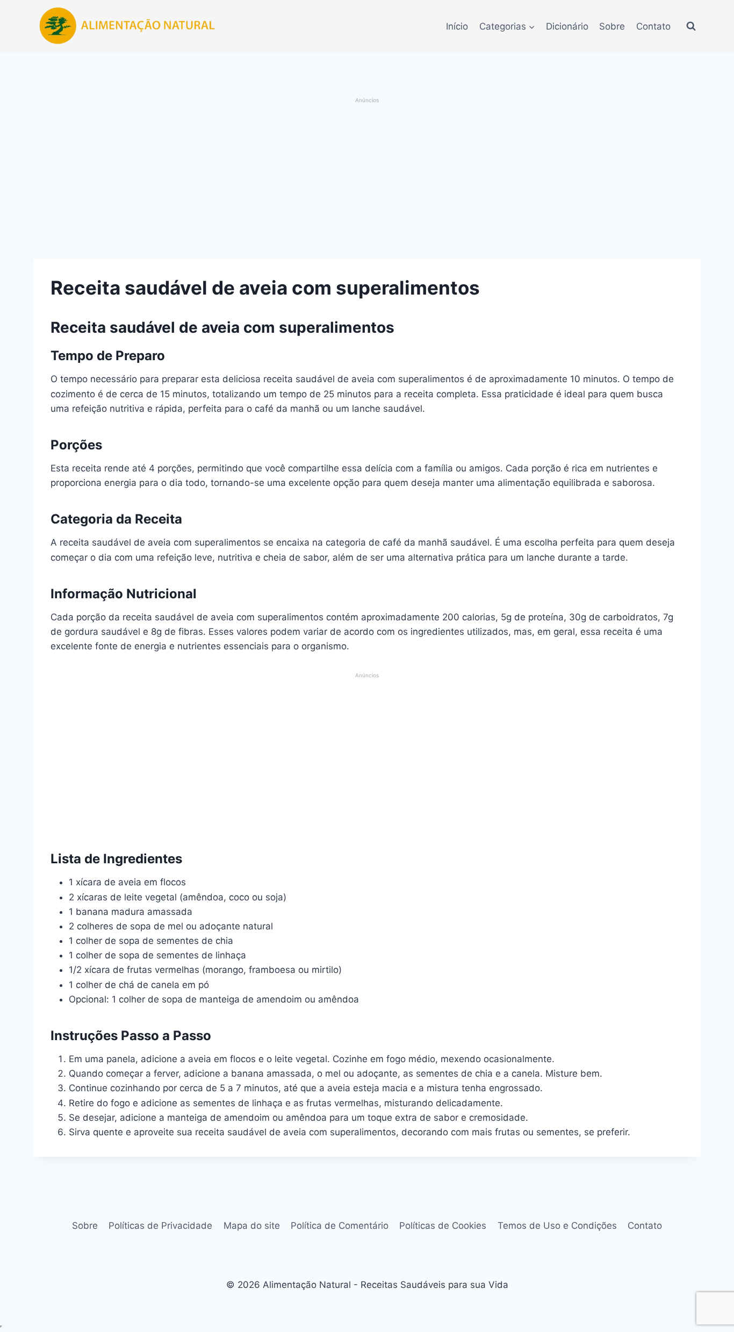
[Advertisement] (367, 179)
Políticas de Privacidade (160, 1225)
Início (457, 26)
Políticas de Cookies (442, 1225)
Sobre (612, 26)
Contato (653, 26)
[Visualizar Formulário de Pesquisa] (691, 26)
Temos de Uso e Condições (557, 1225)
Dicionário (567, 26)
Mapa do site (252, 1225)
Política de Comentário (339, 1225)
